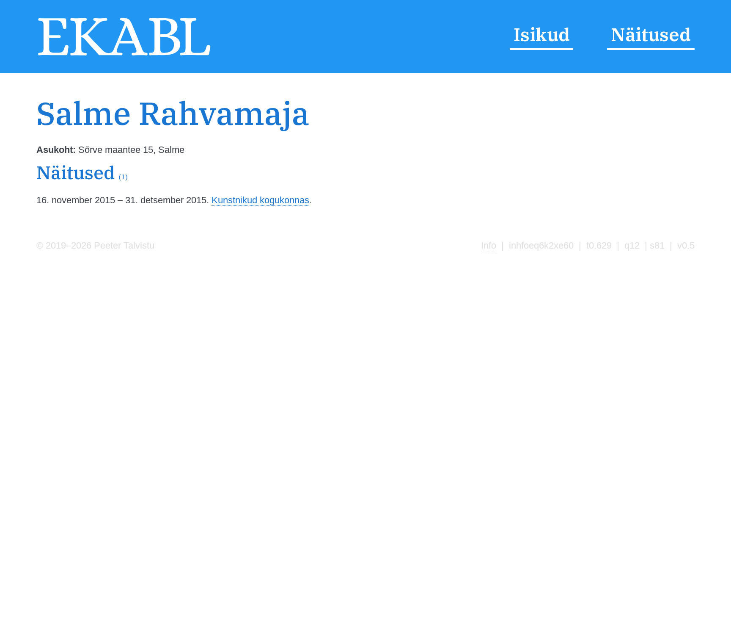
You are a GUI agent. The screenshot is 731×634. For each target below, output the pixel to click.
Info (488, 245)
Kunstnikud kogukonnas (260, 200)
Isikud (542, 35)
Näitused (651, 35)
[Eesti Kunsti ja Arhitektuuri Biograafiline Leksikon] (124, 55)
